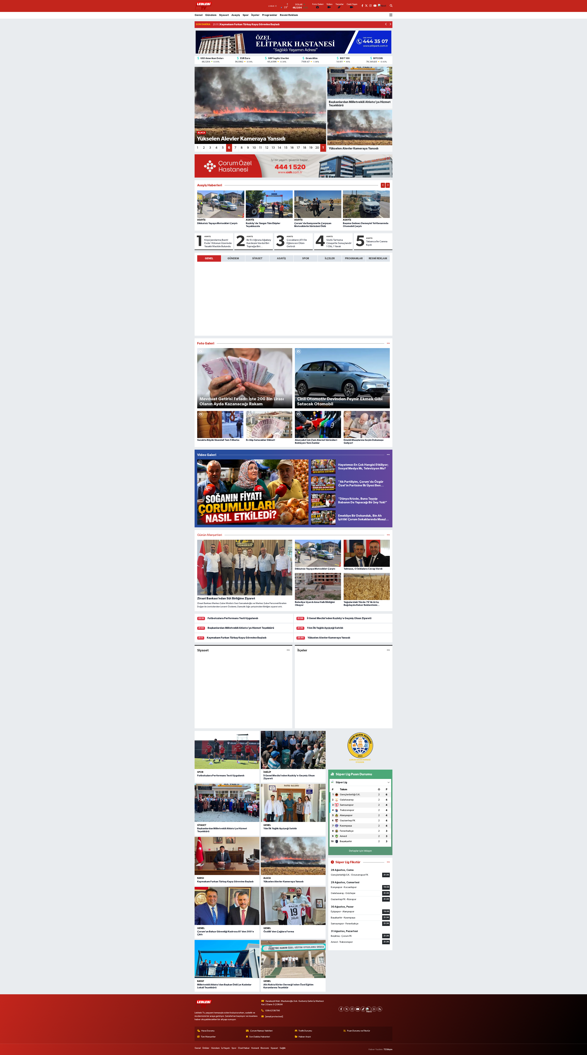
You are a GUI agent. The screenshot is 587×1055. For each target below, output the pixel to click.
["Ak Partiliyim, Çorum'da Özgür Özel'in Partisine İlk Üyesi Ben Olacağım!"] (323, 483)
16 (292, 147)
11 (260, 147)
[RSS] (379, 1009)
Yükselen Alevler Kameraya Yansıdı (329, 637)
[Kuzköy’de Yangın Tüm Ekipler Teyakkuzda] (269, 204)
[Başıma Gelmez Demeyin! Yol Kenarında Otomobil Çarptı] (366, 204)
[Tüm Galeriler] (388, 343)
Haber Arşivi (305, 1037)
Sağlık (283, 1048)
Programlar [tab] (354, 258)
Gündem (210, 15)
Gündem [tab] (233, 258)
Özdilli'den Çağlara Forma (278, 931)
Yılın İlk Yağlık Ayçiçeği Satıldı (325, 628)
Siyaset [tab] (257, 258)
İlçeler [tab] (330, 258)
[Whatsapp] (374, 1009)
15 (285, 147)
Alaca (267, 878)
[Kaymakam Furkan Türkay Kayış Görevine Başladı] (227, 856)
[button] (386, 24)
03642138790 (272, 1010)
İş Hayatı (225, 1048)
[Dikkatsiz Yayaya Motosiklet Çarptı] (220, 204)
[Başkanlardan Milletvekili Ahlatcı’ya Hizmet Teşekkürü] (227, 803)
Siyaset (224, 15)
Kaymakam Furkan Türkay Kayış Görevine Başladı (236, 637)
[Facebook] (341, 1009)
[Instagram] (352, 1009)
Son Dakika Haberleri (259, 1037)
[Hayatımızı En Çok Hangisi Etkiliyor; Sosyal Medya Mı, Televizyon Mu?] (323, 466)
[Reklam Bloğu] (293, 42)
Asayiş (235, 15)
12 (266, 147)
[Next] (368, 1009)
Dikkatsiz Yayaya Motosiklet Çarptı (217, 223)
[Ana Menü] (390, 15)
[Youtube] (357, 1009)
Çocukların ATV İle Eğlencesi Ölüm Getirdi (297, 243)
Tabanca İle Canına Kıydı (376, 243)
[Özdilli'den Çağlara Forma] (293, 906)
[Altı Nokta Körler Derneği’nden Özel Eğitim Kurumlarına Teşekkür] (293, 959)
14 (279, 147)
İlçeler (255, 15)
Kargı (200, 878)
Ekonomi (265, 1048)
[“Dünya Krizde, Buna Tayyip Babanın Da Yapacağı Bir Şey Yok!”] (323, 500)
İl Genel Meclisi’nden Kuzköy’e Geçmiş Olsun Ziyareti (339, 618)
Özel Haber (244, 1048)
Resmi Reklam (289, 15)
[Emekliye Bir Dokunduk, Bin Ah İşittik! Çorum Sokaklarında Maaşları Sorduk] (323, 517)
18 (304, 147)
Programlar (269, 15)
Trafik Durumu (305, 1031)
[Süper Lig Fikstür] (388, 862)
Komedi (255, 1048)
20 (317, 147)
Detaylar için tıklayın (360, 851)
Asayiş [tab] (281, 258)
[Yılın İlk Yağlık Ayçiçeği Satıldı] (293, 803)
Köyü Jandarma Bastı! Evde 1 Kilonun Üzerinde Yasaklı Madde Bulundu (218, 243)
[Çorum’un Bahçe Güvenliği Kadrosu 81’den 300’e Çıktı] (227, 906)
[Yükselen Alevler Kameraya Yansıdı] (293, 856)
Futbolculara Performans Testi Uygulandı (233, 618)
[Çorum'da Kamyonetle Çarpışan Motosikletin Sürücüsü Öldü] (317, 204)
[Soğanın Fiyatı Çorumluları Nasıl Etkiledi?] (252, 492)
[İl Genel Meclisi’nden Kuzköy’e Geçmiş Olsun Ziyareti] (293, 750)
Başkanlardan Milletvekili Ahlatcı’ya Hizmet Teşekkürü (241, 628)
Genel (199, 15)
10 (254, 147)
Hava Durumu (207, 1031)
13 (273, 147)
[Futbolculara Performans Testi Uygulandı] (227, 750)
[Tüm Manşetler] (388, 535)
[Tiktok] (363, 1009)
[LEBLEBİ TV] (203, 6)
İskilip (267, 772)
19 (310, 147)
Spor (246, 15)
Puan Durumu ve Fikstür (358, 1031)
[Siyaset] (288, 650)
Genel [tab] (209, 258)
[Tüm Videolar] (388, 455)
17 (298, 147)
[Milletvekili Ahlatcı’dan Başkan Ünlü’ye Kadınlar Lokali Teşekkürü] (227, 959)
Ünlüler (205, 1048)
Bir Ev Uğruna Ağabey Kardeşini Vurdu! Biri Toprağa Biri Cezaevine (259, 243)
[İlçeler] (388, 650)
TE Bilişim (388, 1049)
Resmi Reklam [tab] (378, 258)
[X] (346, 1009)
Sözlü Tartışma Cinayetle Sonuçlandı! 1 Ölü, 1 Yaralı (338, 243)
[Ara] (391, 6)
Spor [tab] (305, 258)
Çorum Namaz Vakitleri (261, 1031)
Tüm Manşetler (208, 1037)
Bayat (200, 981)
